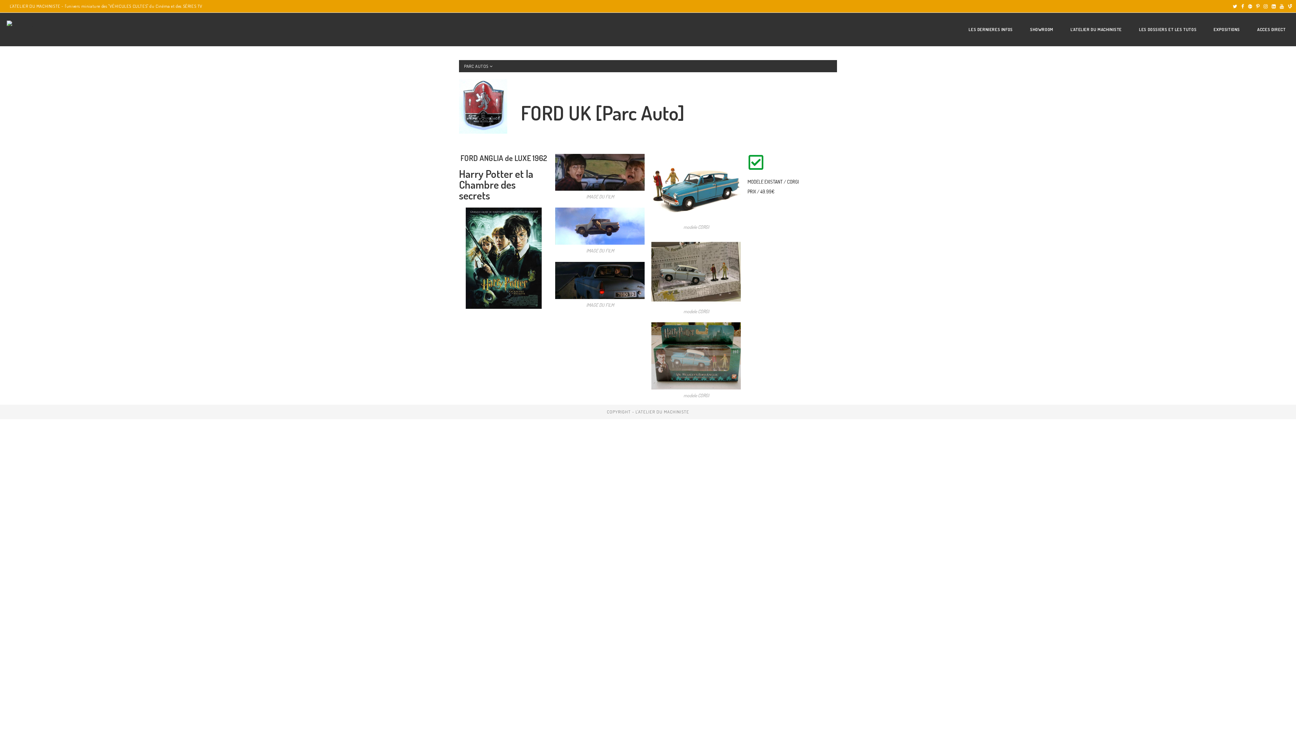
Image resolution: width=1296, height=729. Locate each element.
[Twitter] (1235, 6)
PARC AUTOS (477, 66)
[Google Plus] (1250, 6)
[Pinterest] (1258, 6)
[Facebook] (1242, 6)
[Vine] (1289, 6)
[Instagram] (1266, 6)
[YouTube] (1282, 6)
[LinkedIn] (1274, 6)
